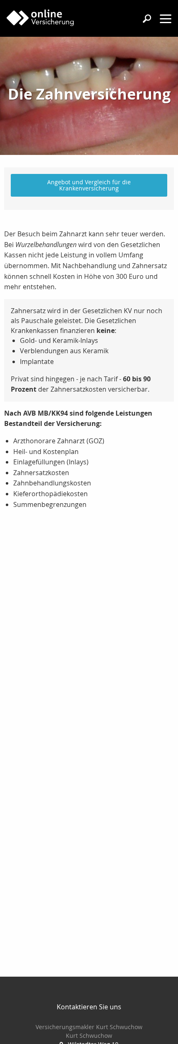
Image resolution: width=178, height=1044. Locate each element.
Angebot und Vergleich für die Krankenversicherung (89, 185)
